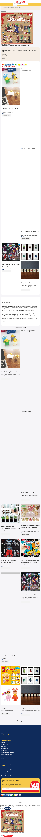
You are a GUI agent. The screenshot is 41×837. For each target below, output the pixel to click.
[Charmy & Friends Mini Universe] (10, 675)
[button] (5, 661)
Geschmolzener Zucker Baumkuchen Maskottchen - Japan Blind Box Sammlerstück (30, 527)
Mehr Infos (2, 808)
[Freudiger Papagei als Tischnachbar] (11, 77)
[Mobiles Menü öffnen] (12, 5)
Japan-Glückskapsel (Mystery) (9, 655)
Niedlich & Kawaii (4, 742)
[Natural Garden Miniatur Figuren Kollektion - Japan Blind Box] (10, 513)
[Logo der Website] (20, 1)
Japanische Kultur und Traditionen (7, 752)
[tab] (5, 299)
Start (1, 7)
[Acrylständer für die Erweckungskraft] (11, 251)
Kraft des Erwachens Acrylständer (11, 264)
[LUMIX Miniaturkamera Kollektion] (30, 108)
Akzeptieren (7, 808)
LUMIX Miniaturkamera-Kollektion (29, 231)
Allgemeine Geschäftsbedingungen (7, 775)
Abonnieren (21, 790)
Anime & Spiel (3, 746)
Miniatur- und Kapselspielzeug (8, 7)
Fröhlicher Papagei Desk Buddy (10, 108)
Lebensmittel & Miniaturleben (34, 531)
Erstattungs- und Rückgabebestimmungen (9, 769)
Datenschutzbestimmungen (6, 771)
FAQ (2, 760)
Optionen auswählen (8, 835)
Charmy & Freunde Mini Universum (10, 708)
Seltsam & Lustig (18, 7)
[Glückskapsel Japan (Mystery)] (10, 612)
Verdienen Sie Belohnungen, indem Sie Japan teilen (11, 764)
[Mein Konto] (29, 5)
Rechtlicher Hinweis (4, 773)
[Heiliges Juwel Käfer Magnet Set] (30, 251)
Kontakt (2, 762)
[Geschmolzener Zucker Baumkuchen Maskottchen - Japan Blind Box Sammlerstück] (30, 513)
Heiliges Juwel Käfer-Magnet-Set (29, 282)
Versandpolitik (3, 767)
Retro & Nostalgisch (27, 235)
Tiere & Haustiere (16, 374)
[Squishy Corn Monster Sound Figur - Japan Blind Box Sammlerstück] (30, 547)
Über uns (2, 758)
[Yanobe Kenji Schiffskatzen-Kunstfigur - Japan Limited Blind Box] (10, 548)
